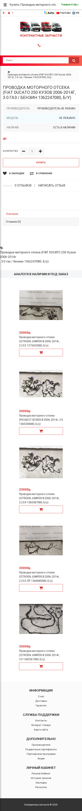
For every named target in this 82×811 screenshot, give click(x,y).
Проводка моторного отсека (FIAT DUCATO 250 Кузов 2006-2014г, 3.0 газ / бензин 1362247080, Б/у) (40, 76)
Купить (41, 162)
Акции (41, 758)
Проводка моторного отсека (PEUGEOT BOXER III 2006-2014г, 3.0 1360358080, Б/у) (41, 419)
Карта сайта (41, 729)
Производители (41, 744)
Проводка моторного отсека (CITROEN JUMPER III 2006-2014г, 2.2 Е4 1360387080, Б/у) (39, 498)
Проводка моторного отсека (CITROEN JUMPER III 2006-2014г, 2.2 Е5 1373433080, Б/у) (39, 341)
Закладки (41, 782)
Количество (10, 151)
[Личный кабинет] (10, 13)
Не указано (67, 117)
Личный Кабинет (41, 773)
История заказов (41, 778)
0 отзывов (23, 185)
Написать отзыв (51, 185)
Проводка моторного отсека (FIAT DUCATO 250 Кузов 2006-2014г (38, 255)
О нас (41, 696)
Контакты (41, 720)
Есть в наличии (64, 127)
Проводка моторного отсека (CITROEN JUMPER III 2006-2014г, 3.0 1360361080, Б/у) (39, 655)
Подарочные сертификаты (41, 749)
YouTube (65, 12)
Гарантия (41, 705)
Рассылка (41, 787)
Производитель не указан (56, 108)
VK (77, 12)
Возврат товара (41, 725)
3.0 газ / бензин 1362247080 (21, 261)
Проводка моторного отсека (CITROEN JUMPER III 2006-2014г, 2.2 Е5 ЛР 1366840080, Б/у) (39, 576)
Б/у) (46, 261)
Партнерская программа (41, 754)
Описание (12, 213)
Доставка (41, 701)
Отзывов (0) (13, 221)
